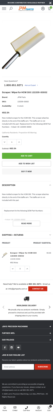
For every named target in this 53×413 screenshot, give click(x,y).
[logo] (26, 8)
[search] (11, 8)
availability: (7, 106)
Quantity (5, 137)
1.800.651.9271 (13, 85)
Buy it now (26, 171)
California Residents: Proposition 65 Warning (19, 133)
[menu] (4, 9)
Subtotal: (5, 149)
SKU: (4, 102)
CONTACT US (37, 288)
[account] (43, 9)
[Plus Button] (19, 142)
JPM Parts (21, 97)
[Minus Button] (4, 142)
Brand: (5, 97)
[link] (4, 347)
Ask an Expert (30, 85)
